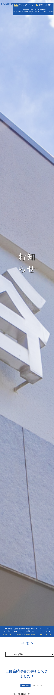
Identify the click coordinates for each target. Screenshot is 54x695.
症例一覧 (28, 631)
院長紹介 (16, 631)
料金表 (33, 631)
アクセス (48, 631)
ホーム (5, 631)
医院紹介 (10, 631)
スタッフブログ (40, 631)
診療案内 (22, 631)
